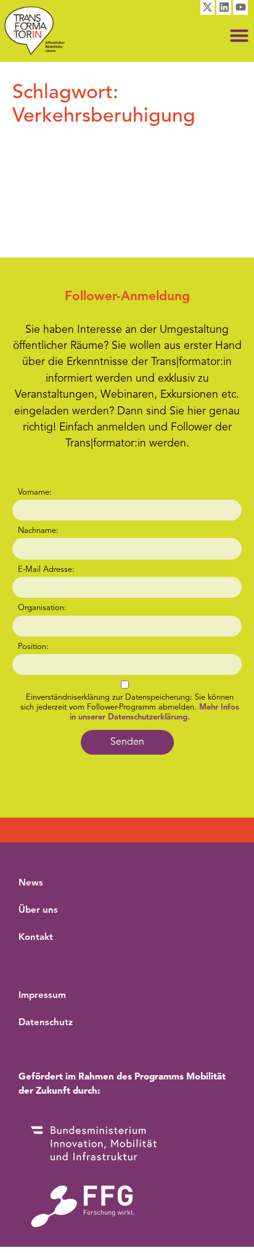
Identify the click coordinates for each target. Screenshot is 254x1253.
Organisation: (42, 608)
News (30, 883)
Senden (127, 742)
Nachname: (38, 531)
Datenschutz (45, 1023)
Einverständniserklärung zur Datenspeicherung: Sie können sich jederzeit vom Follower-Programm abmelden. (129, 707)
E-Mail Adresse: (46, 570)
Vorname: (35, 492)
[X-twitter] (207, 7)
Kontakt (35, 937)
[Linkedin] (223, 7)
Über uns (38, 910)
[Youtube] (240, 7)
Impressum (42, 995)
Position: (33, 647)
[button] (239, 35)
